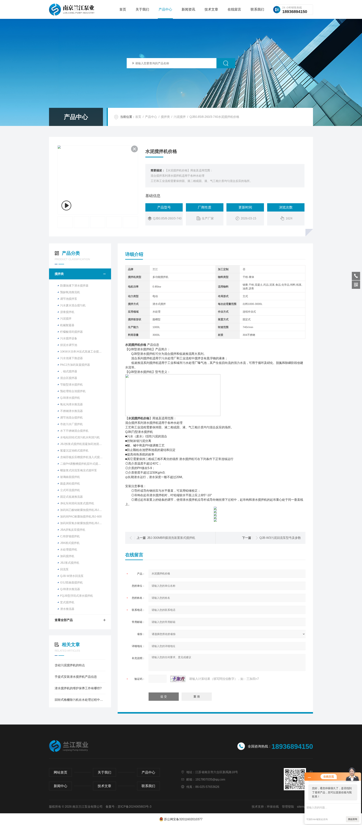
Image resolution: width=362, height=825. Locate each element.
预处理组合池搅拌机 (73, 391)
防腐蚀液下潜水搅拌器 (74, 285)
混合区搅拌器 (68, 378)
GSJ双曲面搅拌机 (71, 582)
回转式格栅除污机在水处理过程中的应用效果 (80, 699)
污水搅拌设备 (68, 338)
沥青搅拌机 (67, 312)
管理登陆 (288, 806)
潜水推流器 (67, 608)
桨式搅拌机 (67, 602)
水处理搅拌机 (68, 549)
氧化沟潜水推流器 (71, 404)
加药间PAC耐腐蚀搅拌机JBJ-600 (81, 516)
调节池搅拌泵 (68, 298)
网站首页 (60, 772)
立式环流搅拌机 (70, 490)
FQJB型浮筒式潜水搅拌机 (76, 595)
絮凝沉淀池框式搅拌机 (74, 450)
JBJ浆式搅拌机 (69, 562)
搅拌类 (165, 116)
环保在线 (273, 806)
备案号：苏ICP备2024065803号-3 (128, 806)
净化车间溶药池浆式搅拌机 (77, 503)
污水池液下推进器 (71, 358)
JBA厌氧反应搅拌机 (72, 529)
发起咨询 (352, 819)
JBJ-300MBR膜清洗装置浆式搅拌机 (171, 537)
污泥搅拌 (180, 116)
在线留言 (234, 9)
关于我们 (142, 9)
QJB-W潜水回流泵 (72, 575)
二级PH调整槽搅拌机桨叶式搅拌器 (82, 463)
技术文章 (211, 9)
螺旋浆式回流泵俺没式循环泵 (78, 470)
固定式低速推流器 (71, 496)
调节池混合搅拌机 (71, 417)
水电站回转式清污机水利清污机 (80, 437)
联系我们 (257, 9)
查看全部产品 (64, 620)
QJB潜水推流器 (70, 589)
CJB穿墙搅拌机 (70, 536)
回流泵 (64, 569)
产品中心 (165, 9)
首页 (122, 9)
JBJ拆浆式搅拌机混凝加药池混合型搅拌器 (85, 443)
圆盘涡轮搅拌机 (70, 483)
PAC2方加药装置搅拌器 (75, 364)
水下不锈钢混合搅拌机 (74, 430)
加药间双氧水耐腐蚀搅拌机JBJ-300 (82, 523)
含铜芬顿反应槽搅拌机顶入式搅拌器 (82, 457)
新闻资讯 (188, 9)
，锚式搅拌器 (68, 371)
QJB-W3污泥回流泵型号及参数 (280, 537)
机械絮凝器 (67, 325)
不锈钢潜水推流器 (71, 410)
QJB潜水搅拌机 (70, 397)
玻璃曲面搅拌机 (70, 476)
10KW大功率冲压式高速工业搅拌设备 (83, 351)
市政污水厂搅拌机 (71, 424)
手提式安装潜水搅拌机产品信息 (76, 676)
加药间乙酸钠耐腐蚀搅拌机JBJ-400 (82, 509)
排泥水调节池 (68, 345)
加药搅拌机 (67, 556)
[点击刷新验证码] (177, 679)
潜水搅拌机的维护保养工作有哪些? (78, 688)
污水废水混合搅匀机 (73, 305)
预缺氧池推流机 (70, 292)
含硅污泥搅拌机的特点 (70, 665)
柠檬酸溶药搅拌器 (71, 331)
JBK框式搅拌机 (70, 542)
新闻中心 (60, 786)
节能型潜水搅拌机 (71, 384)
